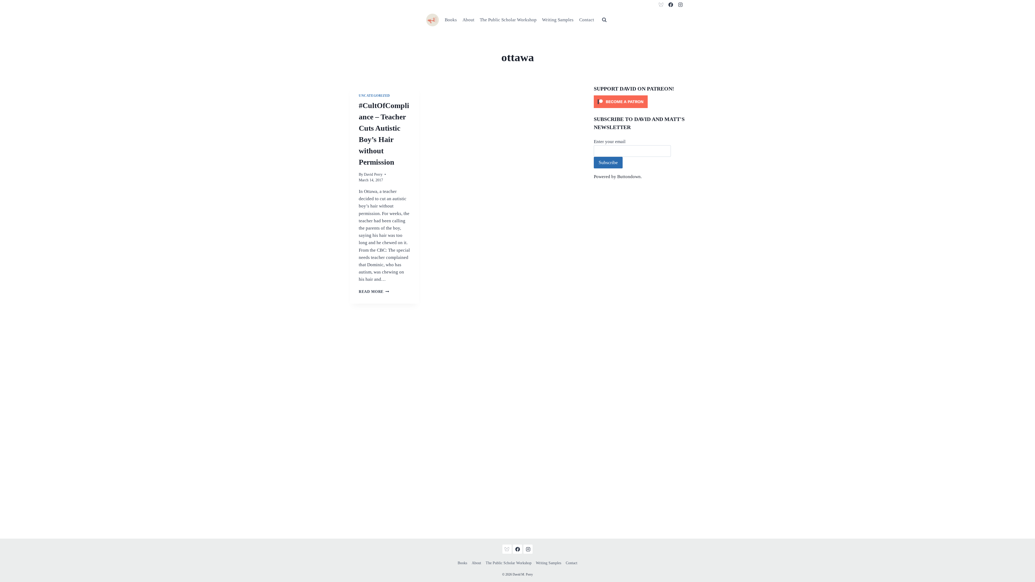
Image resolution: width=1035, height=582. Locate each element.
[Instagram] (680, 4)
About (468, 19)
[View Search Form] (604, 20)
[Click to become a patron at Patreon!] (639, 101)
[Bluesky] (661, 4)
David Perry (373, 174)
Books (451, 19)
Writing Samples (558, 19)
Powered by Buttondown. (618, 176)
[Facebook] (670, 4)
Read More (374, 292)
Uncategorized (374, 96)
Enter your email (610, 141)
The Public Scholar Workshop (508, 19)
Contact (586, 19)
